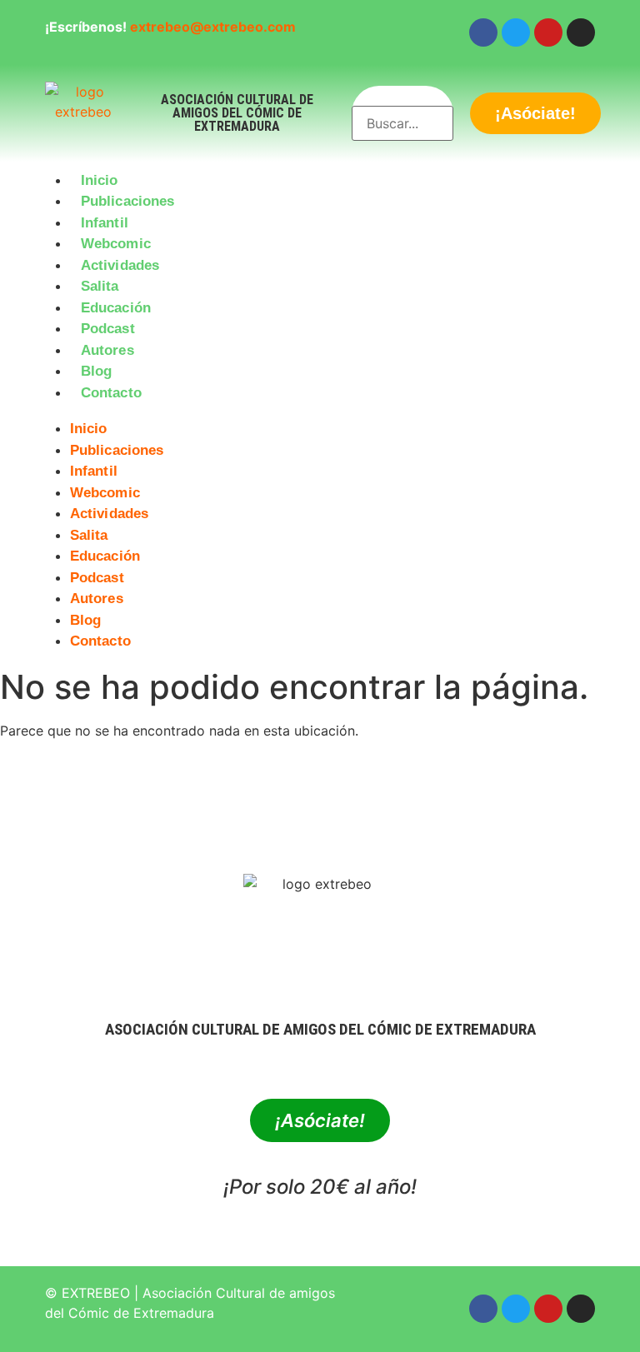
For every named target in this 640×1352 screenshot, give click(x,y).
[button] (320, 413)
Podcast (108, 329)
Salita (100, 286)
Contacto (111, 393)
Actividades (120, 265)
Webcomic (116, 244)
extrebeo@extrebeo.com (213, 26)
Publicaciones (127, 201)
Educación (116, 308)
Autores (107, 350)
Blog (96, 371)
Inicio (99, 180)
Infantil (104, 223)
